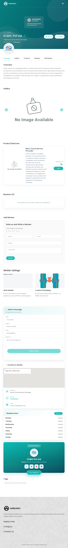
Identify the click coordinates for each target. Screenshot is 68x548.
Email (6, 330)
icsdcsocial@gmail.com (18, 406)
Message (8, 337)
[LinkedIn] (41, 466)
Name (6, 316)
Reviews (37, 58)
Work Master (8, 290)
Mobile (7, 323)
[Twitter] (31, 466)
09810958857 (14, 399)
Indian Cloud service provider (15, 483)
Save (49, 36)
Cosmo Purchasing (42, 290)
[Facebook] (27, 466)
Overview (6, 58)
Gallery (16, 58)
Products (27, 58)
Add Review (48, 58)
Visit (58, 168)
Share (60, 36)
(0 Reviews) (16, 42)
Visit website (34, 472)
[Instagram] (36, 466)
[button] (8, 109)
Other (8, 32)
